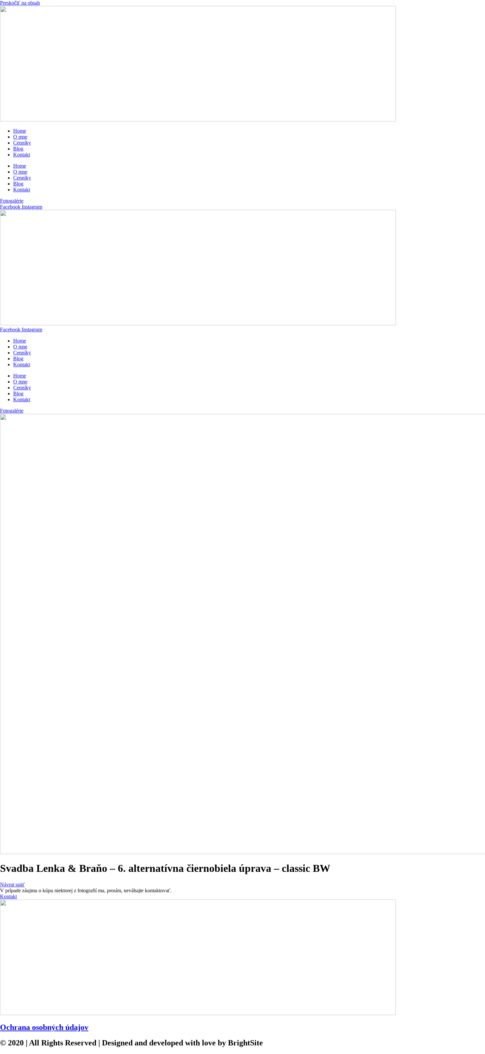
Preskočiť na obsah (20, 3)
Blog (18, 148)
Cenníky (22, 143)
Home (19, 131)
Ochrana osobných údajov (44, 1027)
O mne (20, 137)
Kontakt (21, 154)
